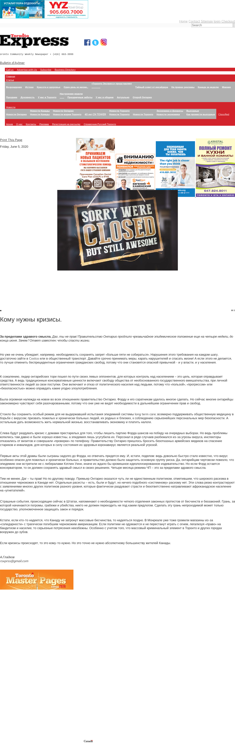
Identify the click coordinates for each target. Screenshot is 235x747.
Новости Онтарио (16, 114)
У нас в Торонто (47, 97)
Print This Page (11, 140)
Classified (223, 114)
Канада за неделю (208, 87)
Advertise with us (13, 723)
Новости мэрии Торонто (67, 114)
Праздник (11, 97)
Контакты (31, 124)
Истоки (29, 87)
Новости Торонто (119, 110)
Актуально (123, 97)
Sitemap (207, 21)
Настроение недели (71, 93)
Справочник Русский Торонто (100, 124)
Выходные (192, 110)
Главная (10, 76)
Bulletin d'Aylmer (12, 63)
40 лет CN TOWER (95, 114)
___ (62, 97)
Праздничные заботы (79, 97)
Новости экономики (168, 114)
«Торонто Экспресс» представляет (112, 83)
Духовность (28, 97)
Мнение (226, 87)
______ (96, 87)
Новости (10, 107)
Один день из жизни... (76, 87)
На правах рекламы (182, 87)
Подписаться (9, 680)
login (217, 21)
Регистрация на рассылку (66, 124)
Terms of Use (3, 745)
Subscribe (45, 69)
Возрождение (14, 87)
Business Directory (65, 69)
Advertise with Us (27, 69)
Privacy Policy (15, 745)
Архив (9, 124)
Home (183, 21)
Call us (10, 69)
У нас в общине (105, 97)
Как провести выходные (200, 114)
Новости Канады (40, 110)
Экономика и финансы (170, 110)
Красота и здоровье (48, 87)
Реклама (44, 124)
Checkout (228, 21)
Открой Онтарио (142, 97)
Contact (194, 21)
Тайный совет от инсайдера (151, 87)
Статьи (10, 79)
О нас (19, 124)
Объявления (9, 692)
